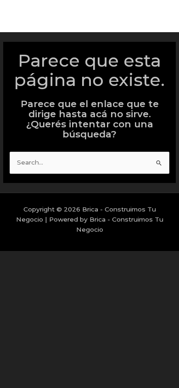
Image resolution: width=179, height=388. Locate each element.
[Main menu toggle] (160, 16)
